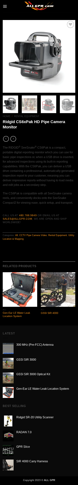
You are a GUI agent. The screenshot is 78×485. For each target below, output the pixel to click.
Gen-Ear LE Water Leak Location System (16, 315)
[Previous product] (13, 139)
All (16, 235)
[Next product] (6, 139)
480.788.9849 (28, 215)
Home (6, 116)
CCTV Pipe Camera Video (33, 235)
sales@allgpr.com (17, 218)
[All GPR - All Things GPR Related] (39, 6)
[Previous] (8, 56)
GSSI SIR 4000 (49, 313)
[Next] (69, 56)
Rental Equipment (26, 116)
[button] (5, 6)
